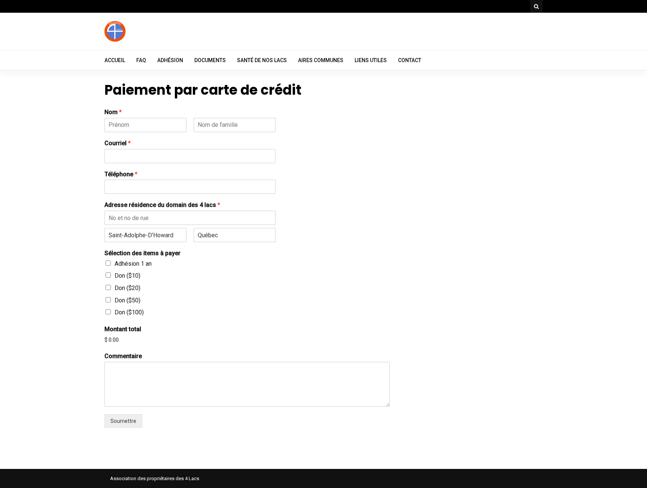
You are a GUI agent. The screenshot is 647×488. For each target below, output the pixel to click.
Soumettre (123, 421)
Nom (113, 112)
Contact (409, 60)
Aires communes (320, 60)
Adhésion (170, 60)
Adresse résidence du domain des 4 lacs (162, 204)
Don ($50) (127, 300)
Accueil (114, 60)
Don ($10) (127, 275)
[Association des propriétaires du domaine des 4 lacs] (115, 41)
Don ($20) (127, 288)
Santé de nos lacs (262, 60)
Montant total (122, 329)
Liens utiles (371, 60)
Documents (210, 60)
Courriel (117, 143)
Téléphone (120, 174)
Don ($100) (129, 312)
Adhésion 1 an (133, 263)
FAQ (141, 60)
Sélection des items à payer (142, 253)
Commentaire (123, 356)
